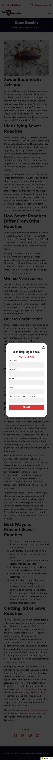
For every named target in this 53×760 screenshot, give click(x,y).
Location (13, 369)
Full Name (13, 360)
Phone (11, 378)
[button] (43, 346)
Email (11, 387)
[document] (26, 380)
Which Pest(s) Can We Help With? (22, 396)
